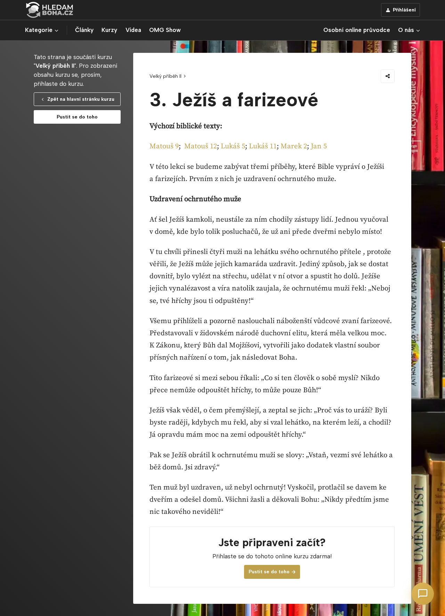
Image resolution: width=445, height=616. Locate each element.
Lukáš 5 (233, 146)
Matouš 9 (164, 146)
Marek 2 (294, 146)
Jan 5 (319, 146)
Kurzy (109, 29)
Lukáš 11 (263, 146)
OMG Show (165, 29)
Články (84, 29)
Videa (133, 29)
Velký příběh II (165, 76)
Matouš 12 (200, 146)
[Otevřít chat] (423, 594)
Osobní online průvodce (356, 29)
